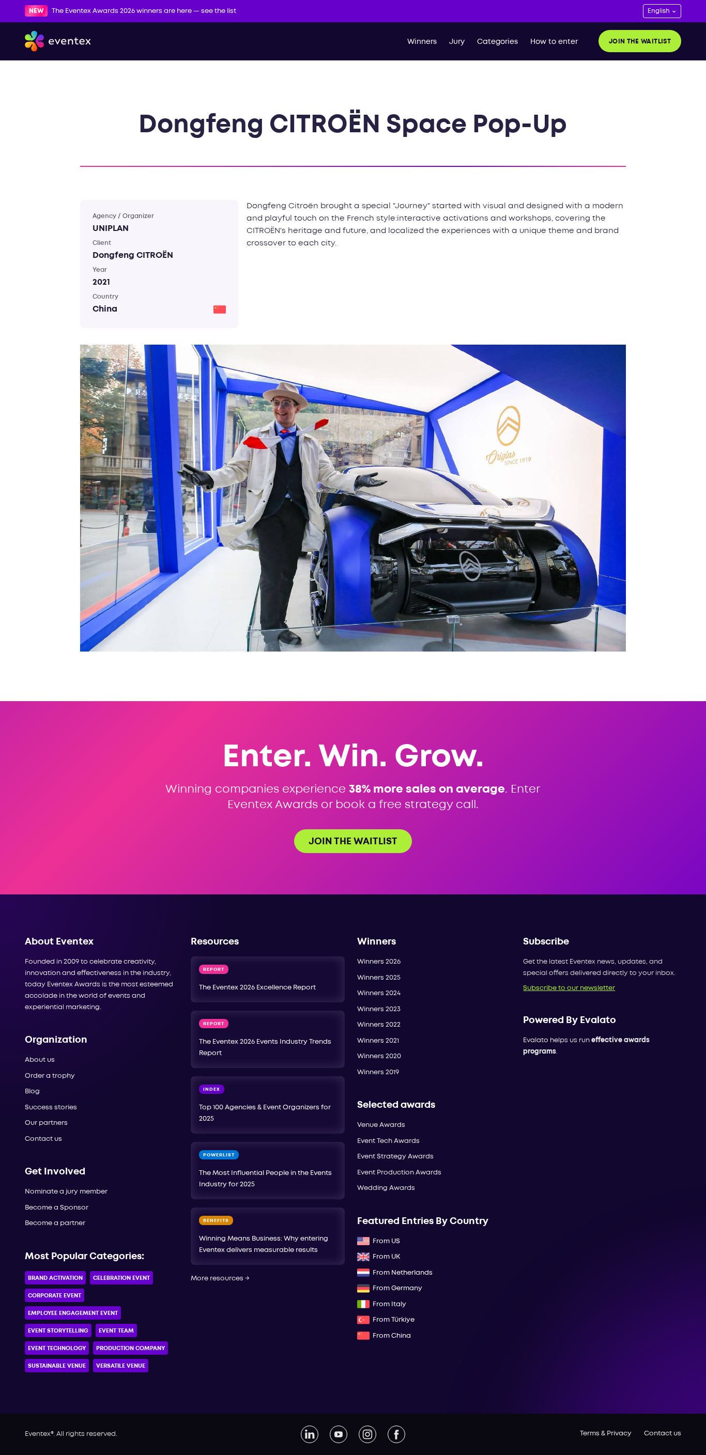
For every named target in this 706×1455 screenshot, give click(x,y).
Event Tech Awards (388, 1141)
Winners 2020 (379, 1056)
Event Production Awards (399, 1172)
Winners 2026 (379, 962)
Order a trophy (50, 1076)
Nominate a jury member (66, 1192)
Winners (422, 42)
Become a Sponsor (56, 1208)
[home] (58, 41)
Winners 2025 (379, 978)
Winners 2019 (378, 1072)
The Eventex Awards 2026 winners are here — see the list (144, 11)
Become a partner (55, 1223)
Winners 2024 (379, 993)
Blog (32, 1091)
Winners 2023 (379, 1009)
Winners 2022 (379, 1025)
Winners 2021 (378, 1041)
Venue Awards (381, 1125)
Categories (497, 42)
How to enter (554, 42)
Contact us (43, 1139)
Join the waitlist (640, 41)
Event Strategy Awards (395, 1156)
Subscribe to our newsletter (569, 988)
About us (40, 1060)
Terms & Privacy (606, 1433)
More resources (220, 1278)
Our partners (46, 1123)
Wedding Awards (386, 1188)
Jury (457, 42)
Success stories (51, 1107)
